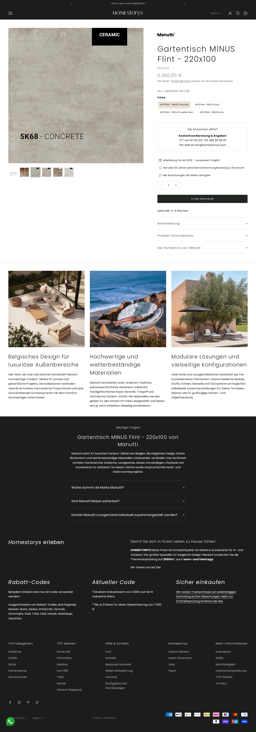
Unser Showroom (180, 658)
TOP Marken (224, 677)
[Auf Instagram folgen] (19, 702)
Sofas (12, 664)
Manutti (163, 68)
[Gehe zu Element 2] (24, 172)
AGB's (219, 658)
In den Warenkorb (202, 199)
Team (172, 671)
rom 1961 (62, 671)
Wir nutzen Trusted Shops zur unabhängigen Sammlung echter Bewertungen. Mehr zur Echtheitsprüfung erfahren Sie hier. (206, 596)
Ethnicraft (64, 652)
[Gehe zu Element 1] (13, 172)
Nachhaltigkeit (225, 664)
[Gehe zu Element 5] (58, 172)
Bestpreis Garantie (118, 664)
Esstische (14, 652)
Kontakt (110, 658)
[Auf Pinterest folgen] (28, 702)
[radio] (174, 104)
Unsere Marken (178, 652)
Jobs (171, 664)
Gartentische (17, 671)
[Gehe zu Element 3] (35, 172)
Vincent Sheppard (69, 690)
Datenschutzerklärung (231, 671)
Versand (111, 677)
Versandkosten (180, 81)
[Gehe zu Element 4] (47, 172)
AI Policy (221, 683)
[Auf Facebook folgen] (10, 702)
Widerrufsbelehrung (119, 671)
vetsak (61, 683)
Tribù (60, 677)
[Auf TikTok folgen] (37, 702)
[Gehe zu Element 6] (69, 172)
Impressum (223, 652)
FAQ (108, 652)
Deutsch (215, 13)
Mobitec (62, 664)
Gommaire (64, 658)
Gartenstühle (17, 677)
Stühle (12, 658)
